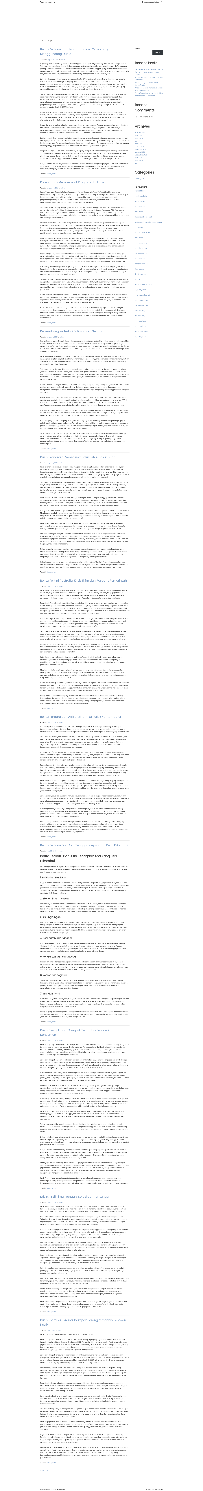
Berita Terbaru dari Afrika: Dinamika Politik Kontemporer (80, 717)
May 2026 (138, 141)
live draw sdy (140, 316)
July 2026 (138, 135)
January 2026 (140, 152)
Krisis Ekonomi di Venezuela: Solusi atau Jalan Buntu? (79, 457)
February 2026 (140, 149)
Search (137, 48)
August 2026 (140, 133)
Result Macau (140, 191)
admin (63, 60)
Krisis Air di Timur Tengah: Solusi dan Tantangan (75, 1197)
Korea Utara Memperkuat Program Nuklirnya (72, 182)
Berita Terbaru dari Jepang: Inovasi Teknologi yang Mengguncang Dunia (149, 72)
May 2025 (138, 163)
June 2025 (139, 160)
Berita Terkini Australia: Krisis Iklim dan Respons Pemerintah (83, 581)
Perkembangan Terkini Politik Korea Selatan (72, 331)
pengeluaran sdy (141, 300)
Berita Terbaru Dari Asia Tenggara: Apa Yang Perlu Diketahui (84, 845)
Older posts (44, 1470)
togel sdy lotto (140, 336)
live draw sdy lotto (142, 331)
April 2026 (139, 144)
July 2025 (138, 157)
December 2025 (141, 155)
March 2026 (139, 146)
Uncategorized (51, 174)
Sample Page (47, 40)
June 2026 (139, 138)
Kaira (54, 1489)
